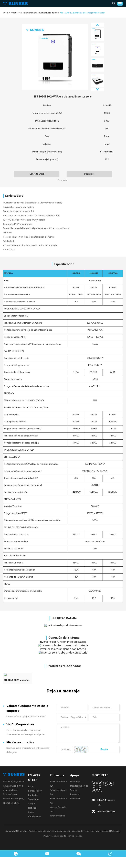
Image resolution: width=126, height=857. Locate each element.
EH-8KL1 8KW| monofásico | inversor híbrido (17, 680)
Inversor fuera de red (48, 13)
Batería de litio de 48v (58, 801)
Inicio (5, 13)
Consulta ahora (37, 174)
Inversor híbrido (57, 816)
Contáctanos (34, 816)
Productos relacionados (64, 666)
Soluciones (33, 799)
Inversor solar (29, 13)
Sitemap (115, 831)
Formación (75, 799)
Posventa (74, 794)
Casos (31, 812)
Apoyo (31, 804)
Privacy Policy (35, 791)
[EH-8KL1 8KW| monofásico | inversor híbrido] (17, 675)
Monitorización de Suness (79, 788)
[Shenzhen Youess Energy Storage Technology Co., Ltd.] (15, 3)
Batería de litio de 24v (58, 792)
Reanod (79, 836)
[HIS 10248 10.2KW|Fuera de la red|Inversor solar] (55, 57)
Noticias (32, 808)
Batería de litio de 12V (58, 784)
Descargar (89, 174)
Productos (16, 13)
